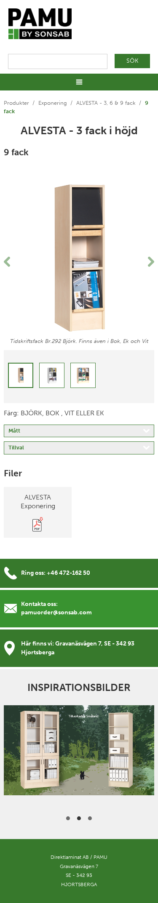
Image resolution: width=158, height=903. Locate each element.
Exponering (52, 103)
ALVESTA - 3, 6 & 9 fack (106, 103)
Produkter (16, 103)
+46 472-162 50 (68, 572)
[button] (15, 262)
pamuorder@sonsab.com (56, 612)
